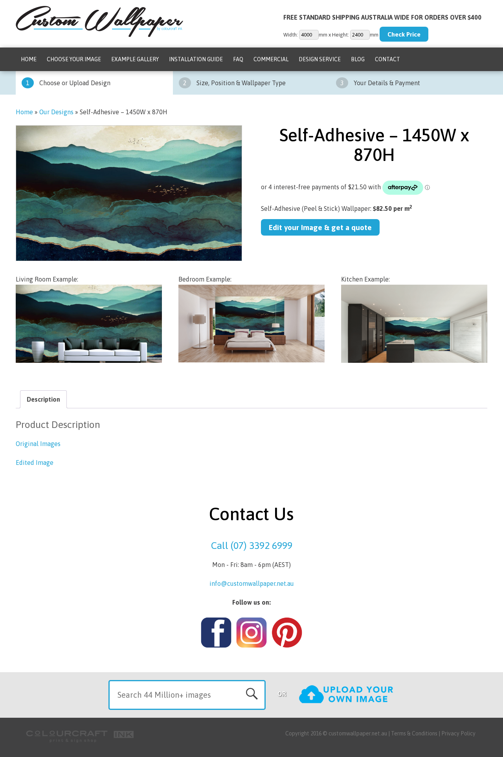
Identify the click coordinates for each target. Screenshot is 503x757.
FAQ (238, 59)
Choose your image (74, 59)
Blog (358, 59)
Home (29, 59)
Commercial (270, 59)
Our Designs (56, 111)
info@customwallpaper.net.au (251, 583)
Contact (387, 59)
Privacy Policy (458, 733)
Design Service (320, 59)
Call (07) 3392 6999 (251, 545)
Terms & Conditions (414, 733)
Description (43, 399)
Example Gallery (135, 59)
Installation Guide (196, 59)
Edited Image (34, 462)
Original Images (38, 443)
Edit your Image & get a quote (320, 227)
